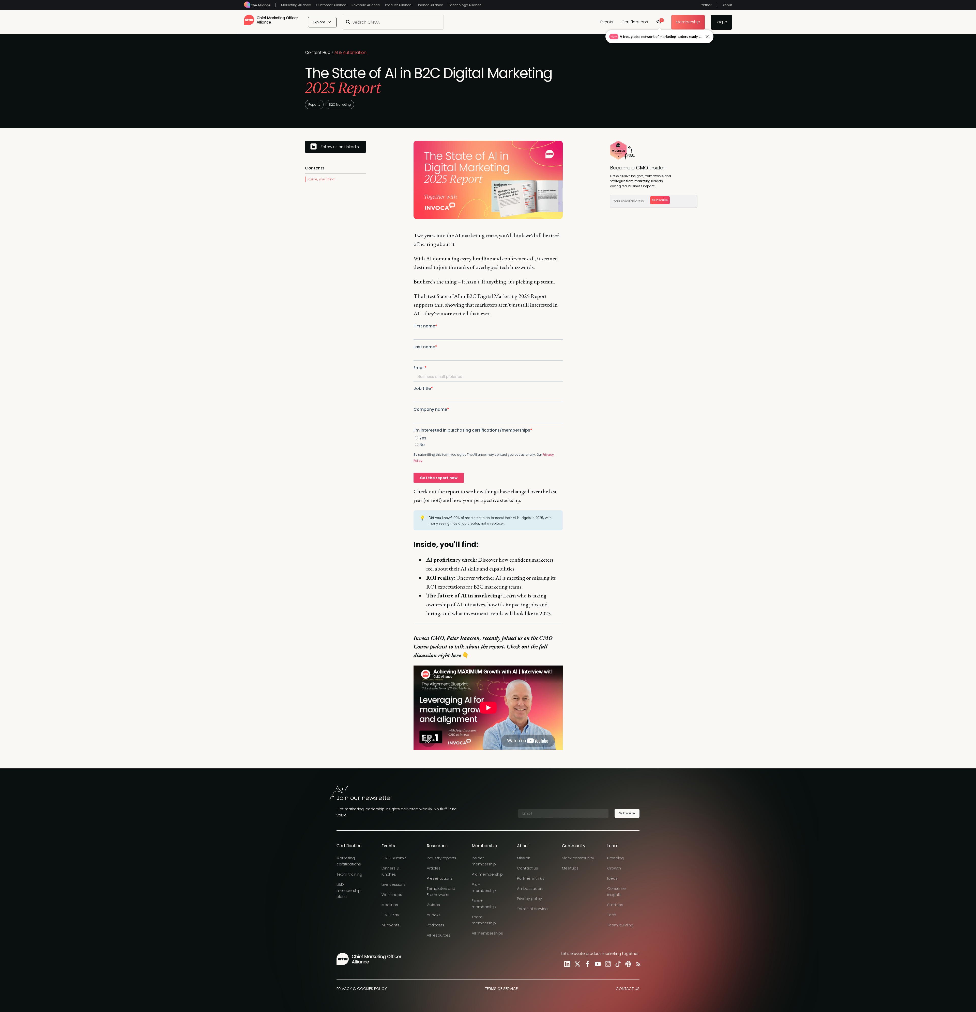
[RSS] (637, 964)
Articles (433, 868)
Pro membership (487, 874)
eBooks (433, 915)
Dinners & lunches (391, 871)
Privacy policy (529, 898)
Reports (314, 104)
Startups (615, 904)
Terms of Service (501, 988)
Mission (523, 858)
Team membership (484, 920)
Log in (721, 22)
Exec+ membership (484, 903)
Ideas (612, 878)
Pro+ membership (484, 887)
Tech (611, 915)
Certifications (634, 22)
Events (606, 22)
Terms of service (532, 908)
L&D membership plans (349, 890)
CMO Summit (394, 858)
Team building (620, 925)
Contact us (527, 868)
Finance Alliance (430, 5)
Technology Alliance (465, 5)
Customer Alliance (331, 5)
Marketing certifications (349, 861)
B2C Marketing (340, 104)
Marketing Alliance (296, 5)
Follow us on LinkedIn (340, 146)
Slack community (578, 858)
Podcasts (435, 925)
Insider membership (484, 861)
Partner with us (530, 878)
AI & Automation (350, 52)
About (727, 5)
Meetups (390, 904)
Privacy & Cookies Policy (362, 988)
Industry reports (441, 858)
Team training (349, 874)
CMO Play (390, 915)
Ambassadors (530, 888)
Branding (615, 858)
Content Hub (317, 52)
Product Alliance (398, 5)
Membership (688, 22)
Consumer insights (617, 891)
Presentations (440, 878)
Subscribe (660, 200)
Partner (706, 5)
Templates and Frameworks (441, 891)
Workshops (392, 894)
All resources (439, 935)
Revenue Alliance (366, 5)
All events (391, 925)
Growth (614, 868)
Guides (433, 904)
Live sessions (394, 884)
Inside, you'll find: (321, 179)
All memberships (487, 933)
